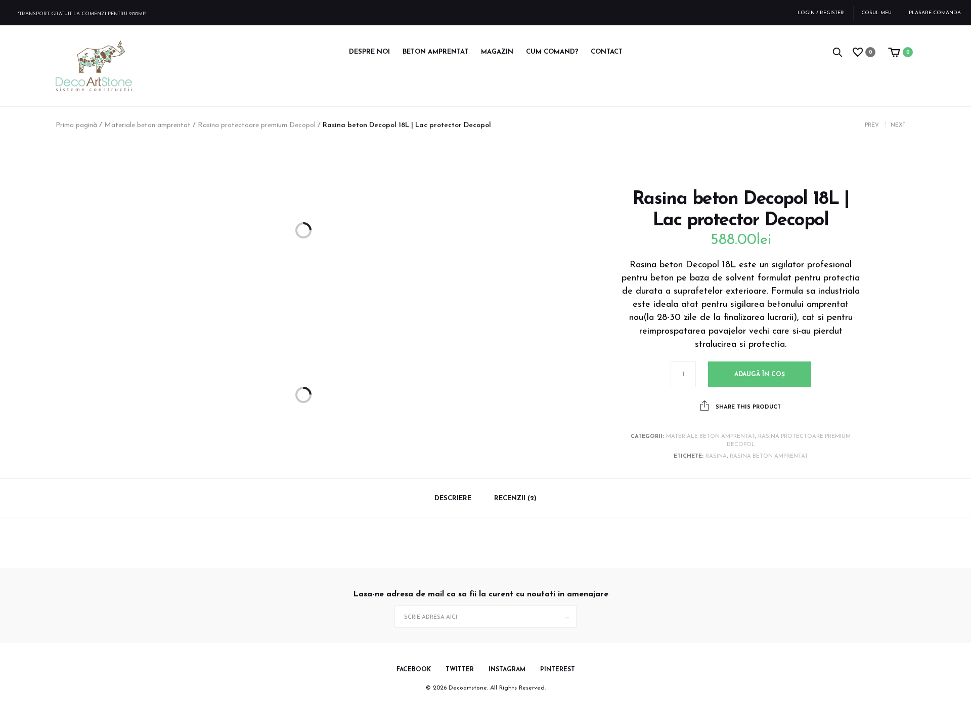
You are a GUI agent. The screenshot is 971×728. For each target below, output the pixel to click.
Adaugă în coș (759, 375)
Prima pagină (76, 125)
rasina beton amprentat (769, 456)
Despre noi (369, 52)
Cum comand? (552, 52)
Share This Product (747, 407)
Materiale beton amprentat (147, 125)
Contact (607, 52)
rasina (716, 456)
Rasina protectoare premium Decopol (257, 125)
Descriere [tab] (452, 498)
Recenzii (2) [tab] (515, 498)
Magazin (497, 52)
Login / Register (821, 13)
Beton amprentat (435, 52)
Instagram (507, 670)
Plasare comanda (935, 13)
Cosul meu (876, 13)
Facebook (413, 670)
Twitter (460, 670)
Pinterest (557, 670)
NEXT (898, 125)
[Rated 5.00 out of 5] (741, 173)
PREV (872, 125)
